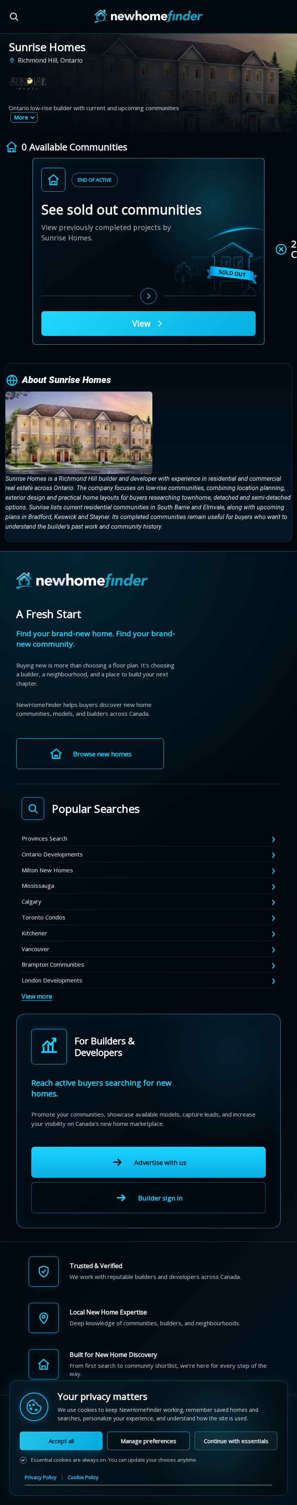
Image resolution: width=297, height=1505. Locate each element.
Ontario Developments (52, 854)
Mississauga (38, 885)
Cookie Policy (83, 1477)
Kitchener (34, 933)
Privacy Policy (40, 1477)
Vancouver (36, 949)
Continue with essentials (236, 1441)
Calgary (31, 901)
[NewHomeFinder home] (82, 581)
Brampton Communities (53, 964)
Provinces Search (44, 838)
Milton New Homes (47, 870)
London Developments (52, 980)
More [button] (21, 117)
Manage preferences (148, 1441)
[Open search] (14, 16)
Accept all (61, 1441)
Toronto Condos (43, 917)
